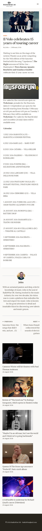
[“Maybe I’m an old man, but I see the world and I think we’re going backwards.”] (21, 420)
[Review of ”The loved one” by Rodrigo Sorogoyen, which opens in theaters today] (21, 387)
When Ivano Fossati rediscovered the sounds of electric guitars (31, 328)
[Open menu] (38, 4)
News (5, 35)
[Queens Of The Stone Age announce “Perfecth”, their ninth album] (21, 453)
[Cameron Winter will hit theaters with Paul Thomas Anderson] (21, 353)
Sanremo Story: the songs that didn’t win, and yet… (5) (10, 326)
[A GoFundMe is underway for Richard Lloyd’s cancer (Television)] (21, 486)
